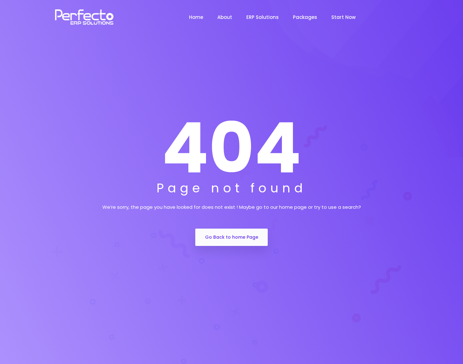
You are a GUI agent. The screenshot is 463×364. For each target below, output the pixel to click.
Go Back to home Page (231, 237)
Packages (305, 17)
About (224, 17)
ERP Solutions (262, 17)
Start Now (343, 17)
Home (196, 17)
